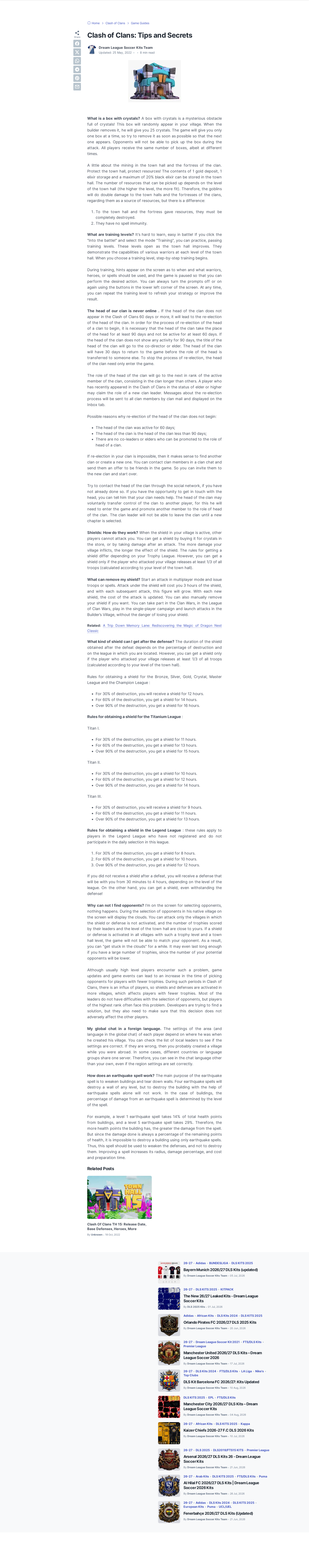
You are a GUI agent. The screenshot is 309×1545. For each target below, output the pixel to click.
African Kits (205, 1315)
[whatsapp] (77, 61)
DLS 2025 (203, 1450)
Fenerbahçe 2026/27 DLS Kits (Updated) (218, 1513)
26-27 (188, 1263)
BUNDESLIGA (218, 1263)
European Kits (194, 1506)
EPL (211, 1397)
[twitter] (77, 52)
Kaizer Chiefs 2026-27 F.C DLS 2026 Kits (219, 1430)
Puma (263, 1476)
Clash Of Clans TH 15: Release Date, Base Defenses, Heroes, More (116, 1226)
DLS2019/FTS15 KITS (228, 1450)
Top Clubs (191, 1375)
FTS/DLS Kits (252, 1342)
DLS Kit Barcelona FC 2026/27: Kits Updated (221, 1382)
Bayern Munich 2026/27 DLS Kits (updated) (221, 1270)
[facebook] (77, 43)
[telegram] (77, 69)
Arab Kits (202, 1476)
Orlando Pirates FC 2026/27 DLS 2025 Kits (220, 1322)
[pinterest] (77, 78)
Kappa (245, 1424)
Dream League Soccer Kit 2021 (218, 1342)
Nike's (259, 1371)
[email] (77, 86)
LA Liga (246, 1371)
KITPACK (227, 1289)
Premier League (195, 1346)
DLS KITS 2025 (242, 1263)
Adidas (201, 1263)
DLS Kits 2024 (227, 1315)
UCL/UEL (225, 1506)
